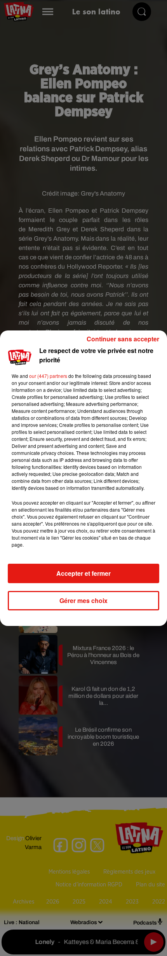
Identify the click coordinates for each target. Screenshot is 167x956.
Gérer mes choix (83, 600)
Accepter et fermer (83, 573)
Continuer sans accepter (123, 338)
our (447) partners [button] (48, 375)
